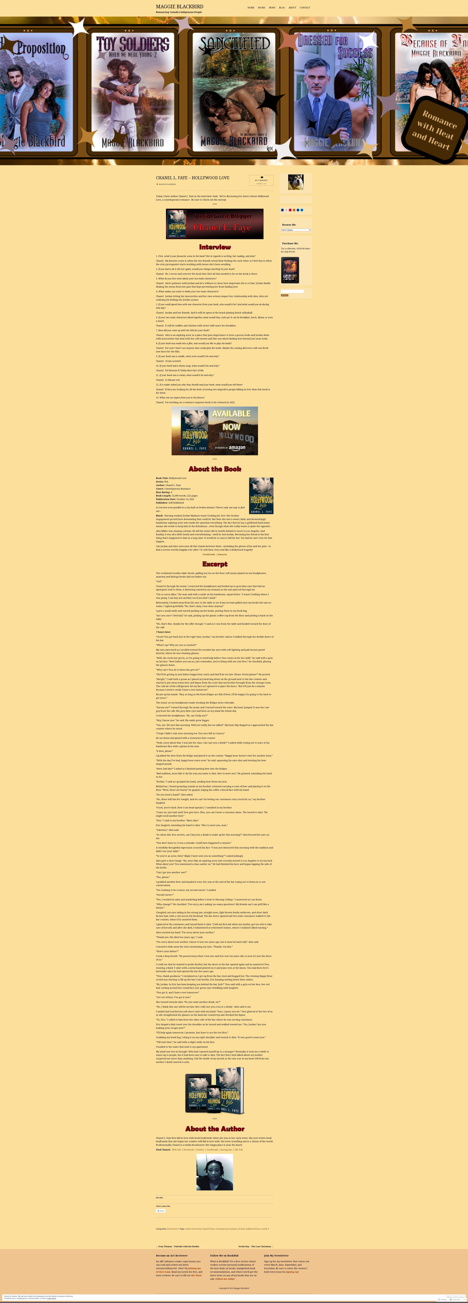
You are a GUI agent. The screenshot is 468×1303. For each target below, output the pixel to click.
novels (264, 1228)
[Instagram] (290, 210)
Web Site (176, 1149)
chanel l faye (208, 1228)
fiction (242, 1228)
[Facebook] (282, 210)
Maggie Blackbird (179, 6)
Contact (305, 7)
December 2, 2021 (261, 183)
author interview (193, 1228)
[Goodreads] (286, 210)
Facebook (189, 1149)
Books (261, 7)
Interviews (172, 1228)
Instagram (226, 1149)
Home (251, 7)
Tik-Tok (238, 1149)
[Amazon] (294, 210)
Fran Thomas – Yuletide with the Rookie (177, 1246)
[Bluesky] (298, 210)
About (292, 7)
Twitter (200, 1149)
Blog (282, 7)
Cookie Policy (51, 1298)
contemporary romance (226, 1228)
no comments (261, 180)
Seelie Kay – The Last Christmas (256, 1246)
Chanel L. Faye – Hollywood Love (192, 177)
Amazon (222, 554)
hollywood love (253, 1228)
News (272, 7)
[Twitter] (301, 210)
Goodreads (212, 1149)
